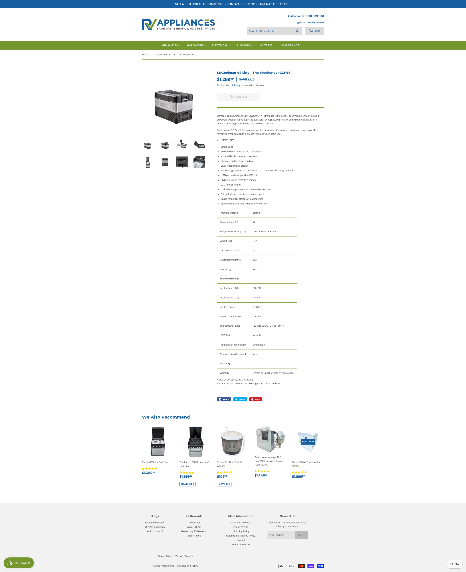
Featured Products (155, 522)
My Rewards (193, 522)
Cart (317, 31)
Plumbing (244, 45)
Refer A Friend (193, 535)
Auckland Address (240, 522)
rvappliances (167, 566)
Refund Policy (165, 556)
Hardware (195, 45)
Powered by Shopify (187, 566)
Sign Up (302, 535)
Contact (241, 540)
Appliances (170, 45)
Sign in (298, 22)
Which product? (155, 531)
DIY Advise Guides (155, 527)
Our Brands (290, 45)
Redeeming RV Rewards (193, 531)
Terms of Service (241, 544)
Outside (266, 45)
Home (145, 54)
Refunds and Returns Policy (240, 535)
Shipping (235, 85)
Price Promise (240, 527)
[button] (149, 469)
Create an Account (315, 22)
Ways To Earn (194, 527)
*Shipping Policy (240, 531)
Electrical (220, 45)
